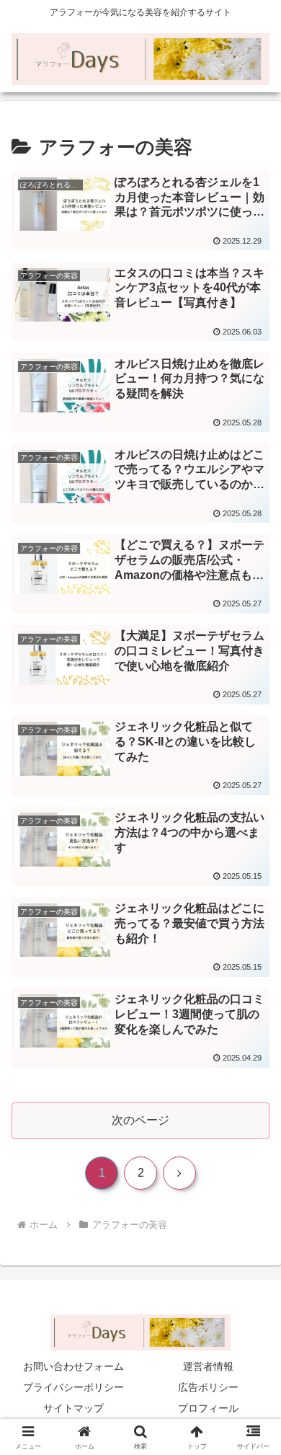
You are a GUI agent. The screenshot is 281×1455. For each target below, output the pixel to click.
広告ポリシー (208, 1387)
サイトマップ (73, 1408)
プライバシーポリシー (73, 1387)
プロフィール (208, 1408)
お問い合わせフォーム (73, 1366)
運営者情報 (208, 1366)
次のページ (140, 1120)
